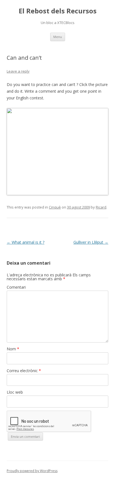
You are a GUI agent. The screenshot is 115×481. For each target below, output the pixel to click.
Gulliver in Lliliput (90, 242)
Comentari (16, 287)
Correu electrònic (24, 370)
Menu (57, 37)
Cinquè (55, 207)
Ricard (101, 207)
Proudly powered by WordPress (32, 470)
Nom (13, 348)
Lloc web (15, 392)
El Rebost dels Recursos (58, 11)
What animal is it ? (25, 242)
